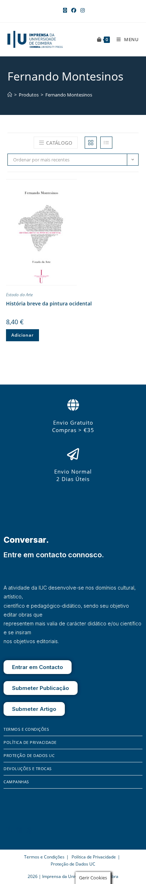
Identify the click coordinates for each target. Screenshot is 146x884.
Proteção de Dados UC (29, 755)
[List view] (106, 143)
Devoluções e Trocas (28, 768)
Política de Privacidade (30, 742)
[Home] (9, 95)
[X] (28, 829)
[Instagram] (19, 829)
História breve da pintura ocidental (49, 303)
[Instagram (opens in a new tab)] (81, 10)
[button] (133, 186)
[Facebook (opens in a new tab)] (73, 10)
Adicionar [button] (22, 335)
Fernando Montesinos (68, 95)
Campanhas (16, 781)
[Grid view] (91, 143)
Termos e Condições (26, 729)
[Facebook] (9, 829)
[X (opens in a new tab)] (65, 10)
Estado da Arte (19, 295)
